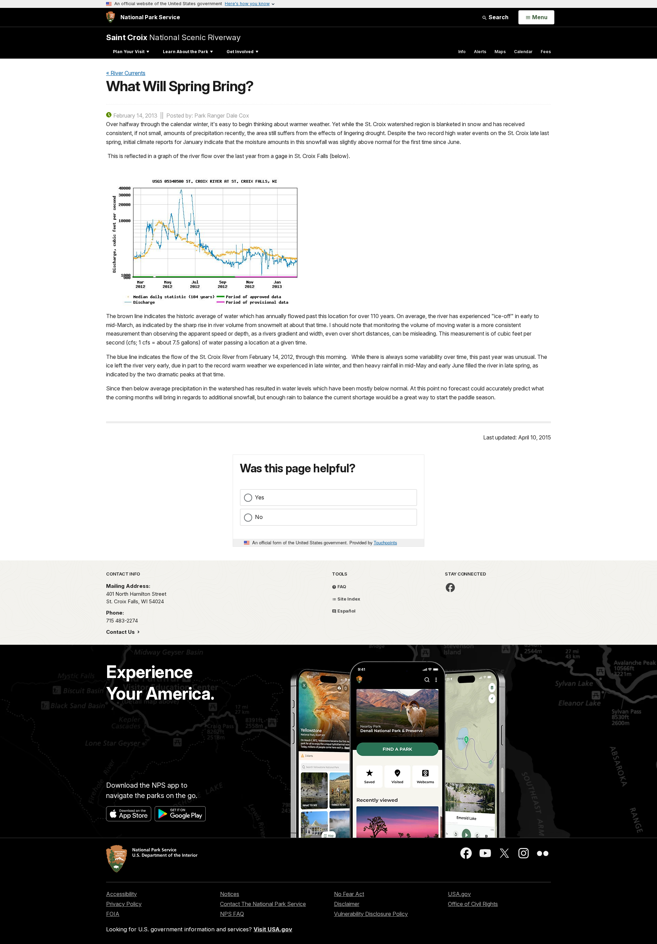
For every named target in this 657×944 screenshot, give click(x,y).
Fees (546, 51)
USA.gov (459, 894)
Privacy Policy (124, 903)
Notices (229, 894)
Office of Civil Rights (473, 903)
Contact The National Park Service (263, 903)
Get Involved (240, 51)
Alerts (480, 51)
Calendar (523, 51)
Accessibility (121, 894)
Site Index (348, 599)
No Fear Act (349, 894)
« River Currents (125, 73)
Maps (500, 51)
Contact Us (121, 632)
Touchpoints (385, 542)
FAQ (341, 586)
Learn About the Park (185, 51)
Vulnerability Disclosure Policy (371, 913)
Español (346, 611)
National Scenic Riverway (173, 37)
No (259, 516)
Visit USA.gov (273, 929)
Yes (259, 497)
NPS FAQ (232, 913)
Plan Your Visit (128, 51)
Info (462, 51)
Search (497, 17)
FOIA (112, 913)
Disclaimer (346, 903)
